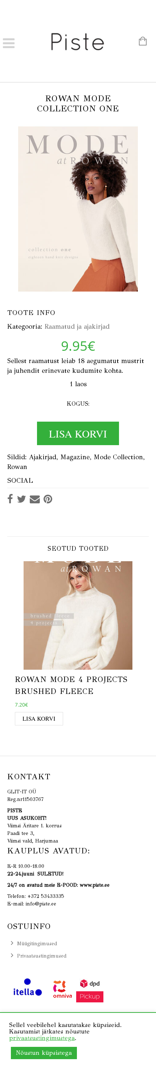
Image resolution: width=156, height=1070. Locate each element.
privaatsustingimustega (42, 1038)
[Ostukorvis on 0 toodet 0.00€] (139, 42)
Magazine (75, 457)
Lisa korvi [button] (39, 718)
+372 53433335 (46, 896)
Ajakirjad (42, 457)
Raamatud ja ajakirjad (77, 327)
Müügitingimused (37, 944)
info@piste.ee (41, 904)
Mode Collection (118, 457)
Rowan (17, 467)
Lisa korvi (78, 433)
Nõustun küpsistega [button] (44, 1053)
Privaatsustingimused (41, 956)
